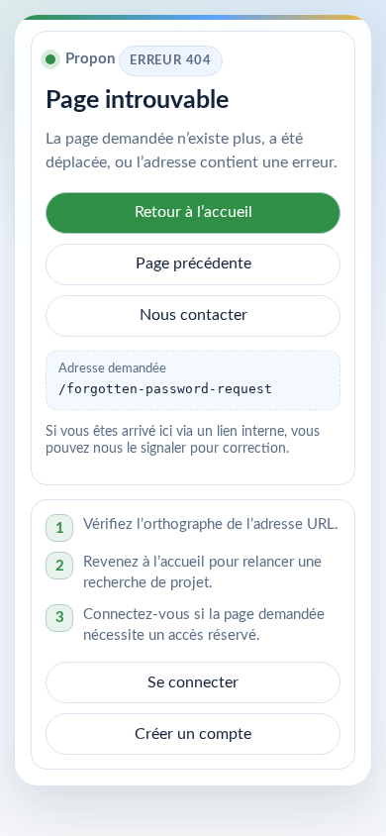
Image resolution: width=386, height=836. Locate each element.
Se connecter (193, 682)
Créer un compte (193, 734)
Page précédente (193, 263)
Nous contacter (193, 315)
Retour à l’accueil (193, 212)
